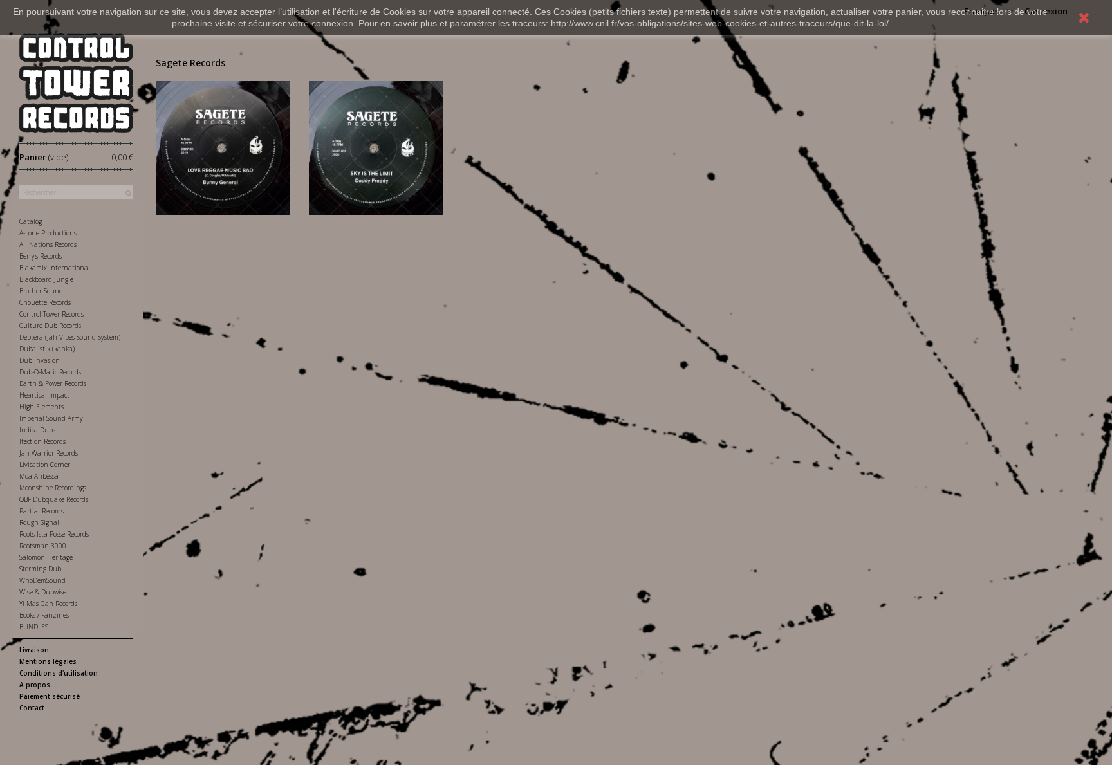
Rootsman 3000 (42, 545)
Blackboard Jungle (46, 279)
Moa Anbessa (39, 476)
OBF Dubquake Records (53, 499)
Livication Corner (44, 464)
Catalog (30, 221)
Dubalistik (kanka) (47, 348)
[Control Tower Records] (76, 83)
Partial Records (41, 510)
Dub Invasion (39, 360)
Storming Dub (40, 568)
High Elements (41, 406)
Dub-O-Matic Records (50, 371)
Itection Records (42, 441)
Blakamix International (54, 267)
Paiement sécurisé (49, 696)
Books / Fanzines (44, 615)
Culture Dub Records (50, 325)
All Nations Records (48, 244)
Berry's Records (40, 256)
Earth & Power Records (52, 383)
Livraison (34, 649)
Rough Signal (39, 522)
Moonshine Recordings (52, 487)
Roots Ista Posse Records (54, 534)
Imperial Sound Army (51, 418)
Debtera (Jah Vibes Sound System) (69, 337)
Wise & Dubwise (42, 591)
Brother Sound (41, 290)
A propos (34, 684)
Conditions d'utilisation (58, 672)
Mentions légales (48, 661)
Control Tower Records (51, 313)
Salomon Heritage (46, 557)
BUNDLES (33, 626)
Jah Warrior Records (48, 452)
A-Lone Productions (48, 232)
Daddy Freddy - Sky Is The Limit (375, 133)
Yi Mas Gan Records (48, 603)
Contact (31, 707)
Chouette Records (45, 302)
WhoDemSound (42, 580)
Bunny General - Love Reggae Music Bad (222, 133)
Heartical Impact (44, 395)
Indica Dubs (37, 429)
